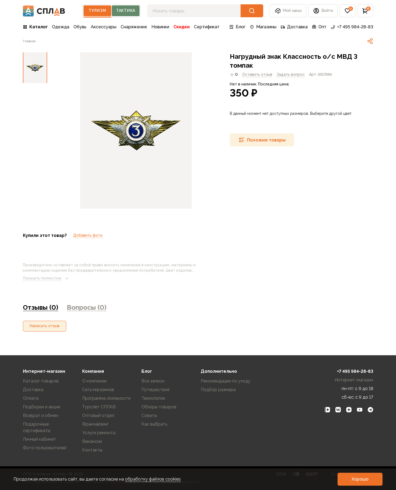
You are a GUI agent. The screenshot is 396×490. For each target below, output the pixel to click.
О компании (94, 381)
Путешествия (155, 389)
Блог (240, 26)
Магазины (266, 26)
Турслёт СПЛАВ (99, 406)
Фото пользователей (44, 447)
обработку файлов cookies (153, 479)
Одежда (60, 26)
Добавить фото (88, 235)
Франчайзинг (95, 424)
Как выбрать (154, 424)
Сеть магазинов (98, 389)
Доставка (297, 26)
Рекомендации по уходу (226, 381)
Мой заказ (292, 10)
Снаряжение (134, 26)
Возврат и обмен (40, 415)
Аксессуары (103, 26)
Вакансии (92, 441)
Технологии (153, 398)
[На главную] (44, 10)
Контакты (92, 450)
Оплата (31, 398)
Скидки (181, 26)
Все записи (152, 381)
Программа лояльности (106, 398)
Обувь (80, 26)
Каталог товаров (41, 381)
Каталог (38, 26)
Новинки (160, 26)
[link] (370, 41)
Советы (149, 415)
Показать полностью (42, 278)
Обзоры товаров (158, 406)
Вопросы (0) (86, 307)
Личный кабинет (39, 439)
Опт (322, 26)
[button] (347, 10)
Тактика (125, 10)
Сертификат (207, 26)
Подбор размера (218, 389)
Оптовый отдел (98, 415)
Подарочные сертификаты (36, 427)
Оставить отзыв (257, 74)
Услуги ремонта (98, 432)
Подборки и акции (41, 406)
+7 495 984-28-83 (355, 26)
